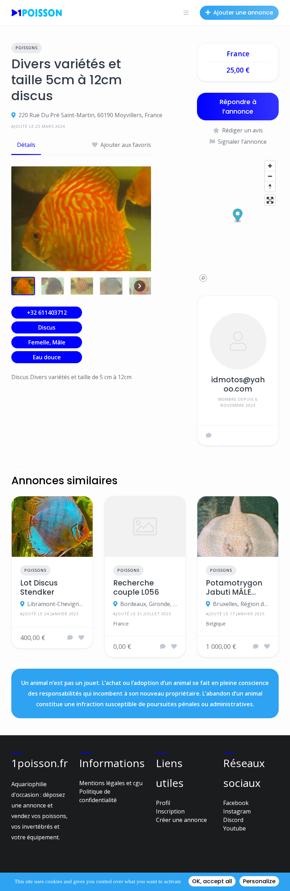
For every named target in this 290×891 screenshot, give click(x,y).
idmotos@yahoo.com (238, 384)
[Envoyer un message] (208, 435)
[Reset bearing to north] (270, 186)
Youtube (234, 828)
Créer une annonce (181, 820)
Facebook (236, 803)
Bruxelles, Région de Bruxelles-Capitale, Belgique (241, 604)
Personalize (259, 881)
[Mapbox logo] (203, 278)
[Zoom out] (270, 176)
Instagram (237, 811)
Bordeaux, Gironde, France (148, 604)
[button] (238, 216)
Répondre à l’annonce (238, 106)
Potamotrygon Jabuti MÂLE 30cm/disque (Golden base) (234, 587)
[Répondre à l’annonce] (70, 637)
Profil (163, 803)
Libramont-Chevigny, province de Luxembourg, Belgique (55, 604)
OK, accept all (212, 881)
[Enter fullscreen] (270, 200)
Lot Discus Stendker (39, 587)
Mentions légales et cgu (111, 783)
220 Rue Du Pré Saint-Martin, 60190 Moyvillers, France (90, 115)
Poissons (26, 47)
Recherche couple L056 (136, 587)
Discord (233, 820)
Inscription (170, 811)
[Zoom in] (270, 166)
